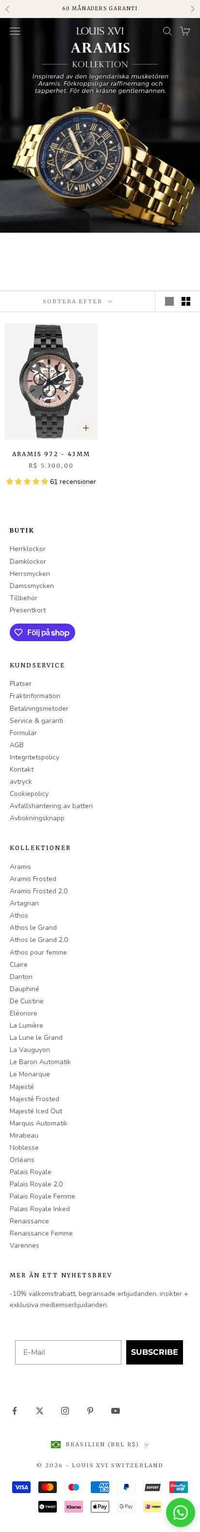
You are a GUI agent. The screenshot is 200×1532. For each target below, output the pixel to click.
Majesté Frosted (34, 1099)
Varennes (24, 1245)
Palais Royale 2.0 (36, 1184)
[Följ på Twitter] (40, 1411)
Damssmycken (32, 586)
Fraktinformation (35, 696)
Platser (21, 683)
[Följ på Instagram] (65, 1411)
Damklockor (28, 561)
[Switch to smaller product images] (186, 301)
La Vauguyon (30, 1049)
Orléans (22, 1159)
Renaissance (29, 1221)
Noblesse (24, 1147)
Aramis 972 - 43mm (51, 454)
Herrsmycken (30, 573)
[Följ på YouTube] (115, 1411)
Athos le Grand (33, 927)
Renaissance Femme (41, 1233)
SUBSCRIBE (154, 1352)
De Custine (27, 1001)
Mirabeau (24, 1135)
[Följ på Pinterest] (90, 1411)
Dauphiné (24, 989)
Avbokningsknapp (37, 818)
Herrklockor (28, 549)
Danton (21, 976)
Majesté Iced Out (36, 1111)
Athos (19, 915)
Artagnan (24, 903)
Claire (19, 964)
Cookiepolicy (29, 793)
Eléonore (23, 1013)
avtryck (21, 781)
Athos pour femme (38, 952)
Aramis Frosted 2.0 (38, 891)
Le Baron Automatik (40, 1062)
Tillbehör (23, 598)
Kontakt (21, 769)
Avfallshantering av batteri (51, 806)
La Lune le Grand (36, 1037)
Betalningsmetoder (39, 708)
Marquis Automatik (38, 1123)
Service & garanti (36, 720)
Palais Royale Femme (42, 1196)
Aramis (20, 866)
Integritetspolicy (34, 757)
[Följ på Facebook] (14, 1411)
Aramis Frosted (33, 879)
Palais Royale (30, 1172)
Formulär (23, 733)
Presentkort (28, 610)
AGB (17, 745)
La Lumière (26, 1025)
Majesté (22, 1086)
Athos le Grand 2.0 (39, 939)
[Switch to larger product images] (169, 301)
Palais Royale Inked (40, 1209)
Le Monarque (30, 1074)
